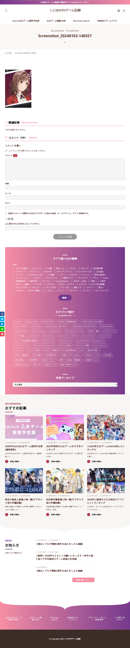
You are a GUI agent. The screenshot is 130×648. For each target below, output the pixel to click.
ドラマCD (49, 284)
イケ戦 (48, 268)
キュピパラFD (21, 287)
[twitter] (2, 319)
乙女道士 (100, 272)
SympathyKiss (62, 281)
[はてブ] (2, 324)
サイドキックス (102, 291)
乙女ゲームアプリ (66, 284)
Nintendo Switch (81, 20)
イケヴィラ (20, 272)
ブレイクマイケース (23, 345)
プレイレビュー (22, 278)
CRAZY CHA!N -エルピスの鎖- (93, 322)
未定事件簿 (98, 268)
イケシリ (90, 287)
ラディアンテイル (64, 272)
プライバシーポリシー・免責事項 (97, 618)
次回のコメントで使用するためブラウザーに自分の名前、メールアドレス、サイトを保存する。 (49, 213)
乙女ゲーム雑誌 (22, 284)
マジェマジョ (51, 278)
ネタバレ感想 (21, 268)
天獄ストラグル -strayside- (72, 355)
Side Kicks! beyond (39, 331)
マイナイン (34, 272)
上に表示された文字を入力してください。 (23, 224)
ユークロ (48, 291)
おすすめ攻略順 (97, 284)
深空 (93, 281)
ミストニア (36, 268)
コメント (9, 155)
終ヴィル (60, 268)
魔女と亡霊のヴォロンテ (70, 365)
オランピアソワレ (50, 336)
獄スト (101, 287)
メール (8, 193)
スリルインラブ (105, 336)
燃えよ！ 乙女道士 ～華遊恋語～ (72, 360)
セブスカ (82, 284)
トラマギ (37, 284)
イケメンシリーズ (110, 331)
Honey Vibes (38, 326)
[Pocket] (2, 334)
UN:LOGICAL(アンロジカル (75, 331)
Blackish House (32, 322)
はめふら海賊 (33, 291)
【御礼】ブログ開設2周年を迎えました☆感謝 (59, 570)
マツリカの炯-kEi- (67, 345)
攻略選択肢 (20, 281)
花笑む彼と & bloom (23, 365)
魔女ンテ (77, 287)
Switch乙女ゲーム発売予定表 (25, 20)
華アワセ (38, 365)
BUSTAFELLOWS (35, 275)
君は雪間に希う (52, 355)
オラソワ (84, 268)
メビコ (62, 275)
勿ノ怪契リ (38, 355)
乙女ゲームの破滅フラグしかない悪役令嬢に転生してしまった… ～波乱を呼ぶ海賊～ (72, 350)
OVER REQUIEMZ (22, 331)
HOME (9, 53)
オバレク (36, 287)
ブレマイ (86, 291)
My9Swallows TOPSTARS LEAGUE (85, 326)
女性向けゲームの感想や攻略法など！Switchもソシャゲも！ (65, 2)
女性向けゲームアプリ (107, 20)
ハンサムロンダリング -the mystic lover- (91, 341)
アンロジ (19, 275)
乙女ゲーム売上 (80, 281)
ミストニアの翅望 (84, 345)
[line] (2, 329)
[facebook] (2, 314)
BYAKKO (19, 291)
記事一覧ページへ (82, 580)
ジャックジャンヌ (84, 272)
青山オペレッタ (51, 365)
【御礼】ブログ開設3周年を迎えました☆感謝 (59, 543)
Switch (105, 278)
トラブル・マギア (50, 341)
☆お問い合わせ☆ (120, 618)
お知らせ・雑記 (94, 331)
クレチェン (47, 281)
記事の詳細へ (15, 461)
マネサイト (73, 291)
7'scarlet (19, 322)
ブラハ (95, 278)
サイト (8, 203)
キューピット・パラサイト (70, 336)
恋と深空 (108, 355)
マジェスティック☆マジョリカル (45, 345)
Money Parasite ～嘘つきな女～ (58, 326)
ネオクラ (73, 275)
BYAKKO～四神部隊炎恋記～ (69, 322)
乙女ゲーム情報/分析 (56, 20)
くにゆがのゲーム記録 (65, 10)
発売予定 (33, 281)
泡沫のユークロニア (49, 360)
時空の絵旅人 (100, 275)
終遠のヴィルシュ (93, 360)
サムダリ (37, 278)
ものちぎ (48, 272)
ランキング (83, 278)
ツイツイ (86, 275)
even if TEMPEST (22, 326)
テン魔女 (51, 275)
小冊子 (102, 281)
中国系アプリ (68, 278)
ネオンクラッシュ (67, 341)
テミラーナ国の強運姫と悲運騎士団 (27, 341)
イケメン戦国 (20, 336)
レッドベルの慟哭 (34, 350)
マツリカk (64, 287)
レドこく (60, 291)
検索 (64, 297)
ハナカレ (72, 268)
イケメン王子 (50, 287)
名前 (7, 183)
